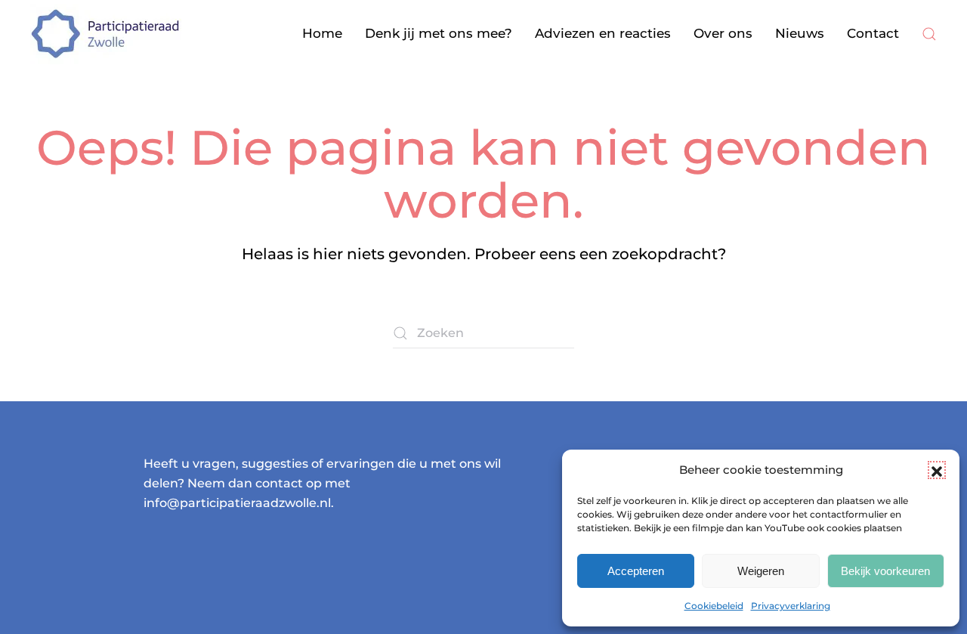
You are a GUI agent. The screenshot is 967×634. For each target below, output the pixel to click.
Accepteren (635, 570)
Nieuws (799, 33)
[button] (936, 470)
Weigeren (760, 570)
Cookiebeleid (713, 605)
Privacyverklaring (790, 605)
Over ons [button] (723, 33)
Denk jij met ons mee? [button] (438, 33)
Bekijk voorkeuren (885, 570)
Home (322, 33)
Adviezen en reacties (603, 33)
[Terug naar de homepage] (105, 34)
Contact (873, 33)
